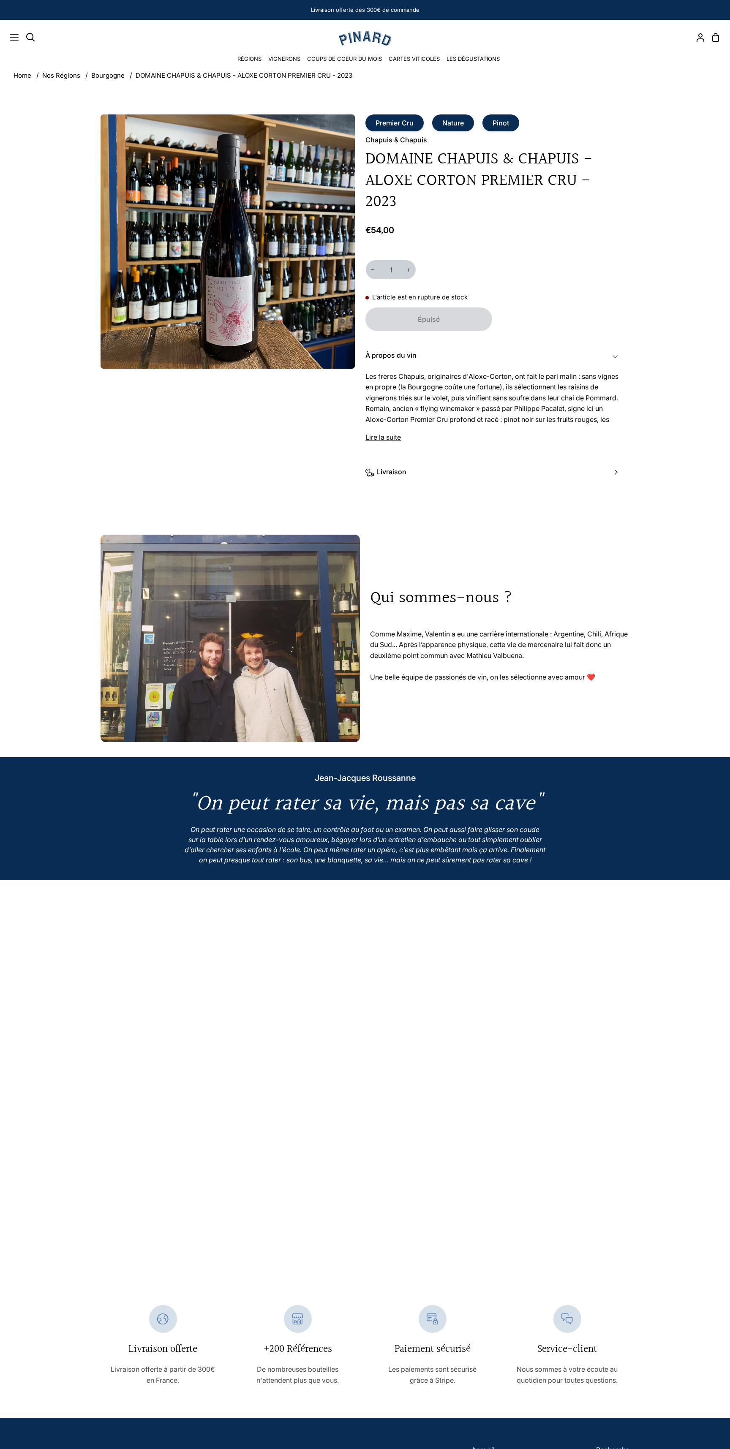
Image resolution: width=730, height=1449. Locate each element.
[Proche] (709, 1353)
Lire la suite (383, 437)
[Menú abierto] (9, 37)
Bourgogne (108, 75)
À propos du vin (391, 355)
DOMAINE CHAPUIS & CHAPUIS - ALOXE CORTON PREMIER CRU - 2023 (244, 75)
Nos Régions (61, 75)
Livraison (391, 472)
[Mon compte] (697, 37)
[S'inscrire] (693, 1419)
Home (22, 75)
